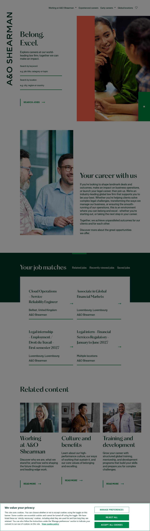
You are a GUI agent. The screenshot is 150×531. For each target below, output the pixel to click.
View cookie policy (50, 524)
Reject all (112, 517)
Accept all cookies (112, 525)
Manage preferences (111, 510)
